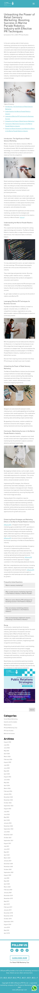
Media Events (8, 725)
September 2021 (8, 840)
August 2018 (7, 924)
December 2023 (8, 797)
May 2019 (6, 901)
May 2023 (6, 817)
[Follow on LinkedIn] (22, 950)
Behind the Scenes (9, 733)
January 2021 (7, 860)
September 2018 (8, 921)
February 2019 (8, 907)
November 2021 (8, 834)
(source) (22, 217)
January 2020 (7, 892)
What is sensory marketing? (14, 585)
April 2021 (7, 855)
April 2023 (7, 820)
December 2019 (8, 895)
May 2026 (6, 750)
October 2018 (7, 918)
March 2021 (7, 858)
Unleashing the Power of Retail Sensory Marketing (19, 121)
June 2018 (7, 927)
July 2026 (6, 745)
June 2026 (7, 748)
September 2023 (8, 805)
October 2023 (7, 803)
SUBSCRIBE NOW (19, 958)
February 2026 (8, 759)
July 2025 (6, 765)
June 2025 (7, 768)
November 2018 (8, 916)
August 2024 (7, 776)
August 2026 (7, 742)
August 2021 (7, 843)
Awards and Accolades (10, 722)
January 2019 (7, 910)
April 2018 (7, 933)
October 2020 (7, 869)
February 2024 (8, 791)
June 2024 (7, 779)
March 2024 (7, 788)
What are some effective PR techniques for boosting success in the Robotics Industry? (19, 600)
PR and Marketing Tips (10, 727)
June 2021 (7, 849)
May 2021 (6, 852)
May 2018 (6, 930)
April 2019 (7, 904)
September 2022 (8, 829)
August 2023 (7, 808)
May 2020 (6, 881)
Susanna (8, 35)
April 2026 (7, 753)
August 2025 (7, 762)
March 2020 (7, 887)
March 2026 (7, 756)
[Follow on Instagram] (27, 950)
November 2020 (8, 866)
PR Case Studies (23, 35)
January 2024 (7, 794)
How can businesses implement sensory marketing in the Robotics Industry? (18, 618)
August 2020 (7, 875)
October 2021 (7, 837)
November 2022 (8, 826)
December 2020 (8, 863)
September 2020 (8, 872)
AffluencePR (7, 524)
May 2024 (6, 782)
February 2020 (8, 889)
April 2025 (7, 774)
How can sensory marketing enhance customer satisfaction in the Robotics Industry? (17, 609)
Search (32, 709)
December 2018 (8, 913)
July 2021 (6, 846)
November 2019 (8, 898)
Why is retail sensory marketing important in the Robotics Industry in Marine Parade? (19, 592)
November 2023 (8, 800)
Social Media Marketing (11, 719)
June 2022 (7, 831)
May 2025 (6, 771)
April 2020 (7, 884)
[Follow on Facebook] (16, 950)
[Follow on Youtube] (11, 950)
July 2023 (6, 811)
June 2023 (7, 814)
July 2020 (6, 878)
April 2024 (7, 785)
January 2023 (7, 823)
